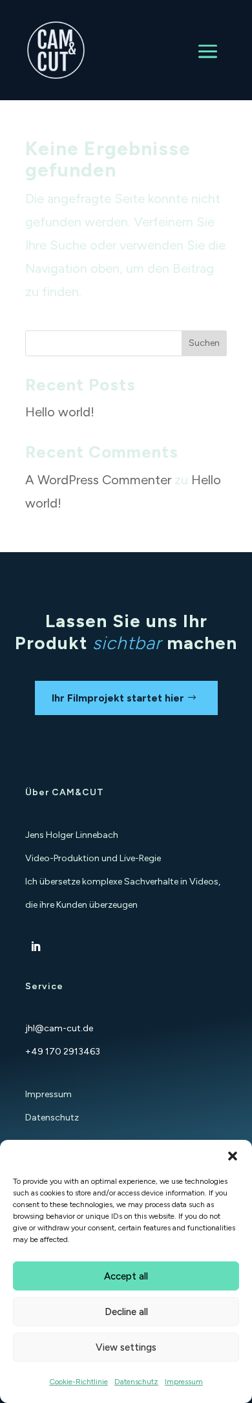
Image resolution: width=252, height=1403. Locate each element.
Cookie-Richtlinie (78, 1381)
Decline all (126, 1312)
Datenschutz (136, 1381)
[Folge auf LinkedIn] (35, 946)
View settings (126, 1347)
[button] (232, 1156)
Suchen (204, 342)
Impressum (184, 1381)
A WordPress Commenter (98, 479)
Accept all (126, 1276)
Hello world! (59, 412)
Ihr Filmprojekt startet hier (118, 698)
